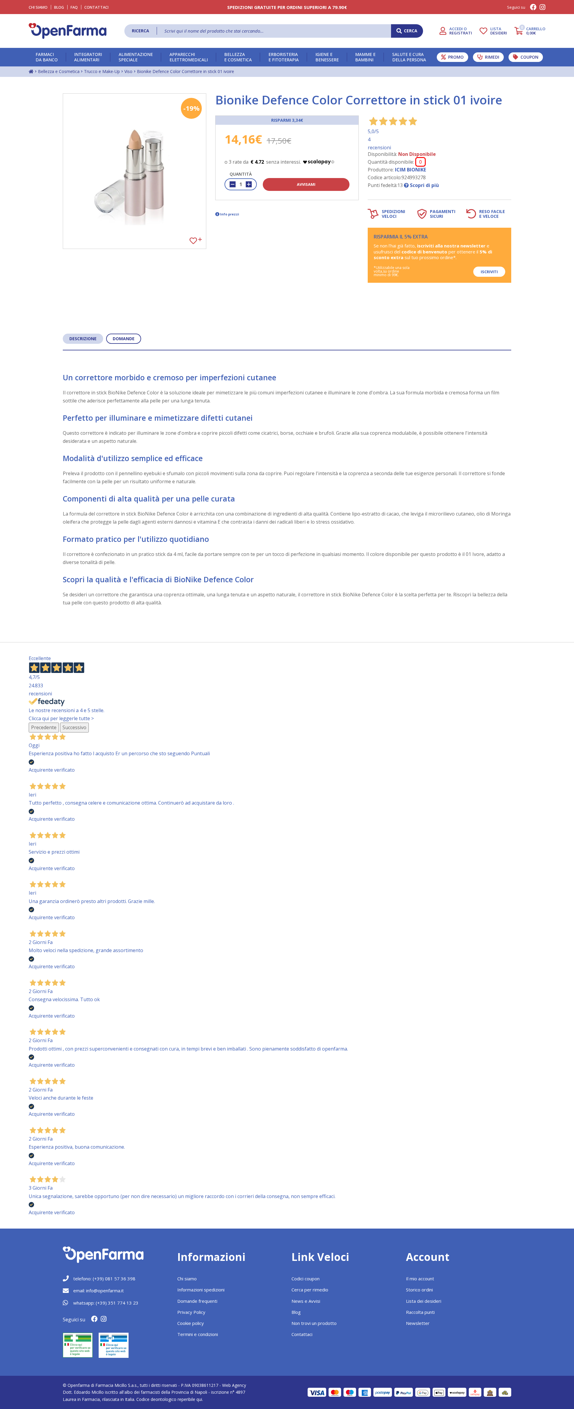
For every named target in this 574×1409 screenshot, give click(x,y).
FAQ (74, 7)
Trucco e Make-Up (102, 71)
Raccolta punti (420, 1312)
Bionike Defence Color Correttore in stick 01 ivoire (185, 71)
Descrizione (83, 338)
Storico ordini (419, 1290)
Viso (128, 71)
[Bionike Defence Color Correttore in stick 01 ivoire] (134, 171)
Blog (59, 7)
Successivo (74, 727)
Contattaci (96, 7)
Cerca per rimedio (309, 1290)
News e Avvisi (305, 1301)
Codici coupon (305, 1279)
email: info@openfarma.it (98, 1291)
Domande (124, 338)
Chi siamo (187, 1279)
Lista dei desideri (423, 1301)
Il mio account (420, 1279)
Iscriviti (489, 271)
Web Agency (234, 1385)
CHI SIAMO (38, 7)
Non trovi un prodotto (314, 1323)
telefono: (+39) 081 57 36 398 (104, 1279)
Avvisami (306, 184)
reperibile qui (190, 1399)
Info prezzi (229, 214)
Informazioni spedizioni (201, 1290)
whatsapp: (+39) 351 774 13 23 (105, 1303)
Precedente (44, 727)
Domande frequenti (197, 1301)
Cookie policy (190, 1323)
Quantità (241, 174)
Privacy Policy (191, 1312)
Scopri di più (424, 185)
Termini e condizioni (197, 1334)
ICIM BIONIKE (410, 169)
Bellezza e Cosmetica (59, 71)
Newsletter (418, 1323)
